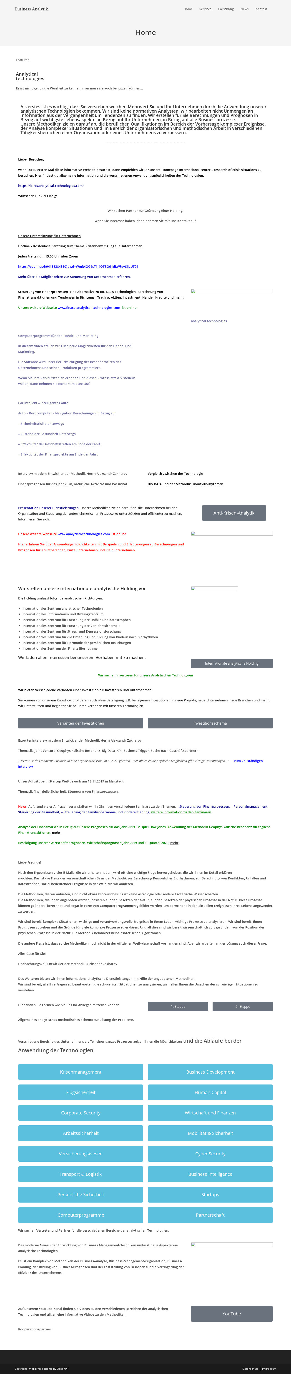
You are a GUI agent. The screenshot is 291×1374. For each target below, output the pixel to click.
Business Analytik (31, 8)
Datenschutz (250, 1369)
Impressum (269, 1369)
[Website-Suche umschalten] (275, 9)
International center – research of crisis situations (218, 170)
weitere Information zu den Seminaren (181, 812)
